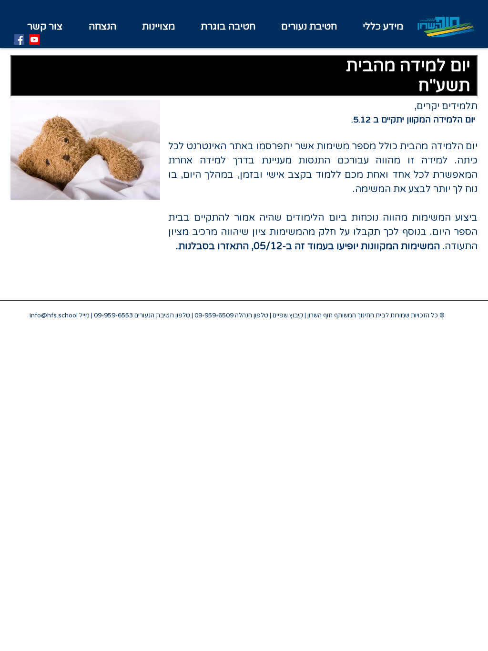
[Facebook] (19, 39)
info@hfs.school (54, 315)
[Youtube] (34, 39)
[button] (158, 27)
